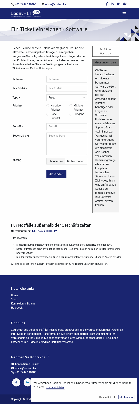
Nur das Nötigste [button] (107, 397)
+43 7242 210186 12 (44, 231)
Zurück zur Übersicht (106, 51)
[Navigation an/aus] (124, 13)
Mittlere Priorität (78, 107)
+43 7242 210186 (25, 4)
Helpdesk (17, 307)
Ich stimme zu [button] (126, 397)
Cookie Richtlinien (55, 387)
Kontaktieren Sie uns (23, 303)
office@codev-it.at (56, 4)
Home (14, 295)
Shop (14, 299)
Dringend (79, 114)
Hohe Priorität (55, 116)
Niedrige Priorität (56, 107)
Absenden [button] (56, 174)
